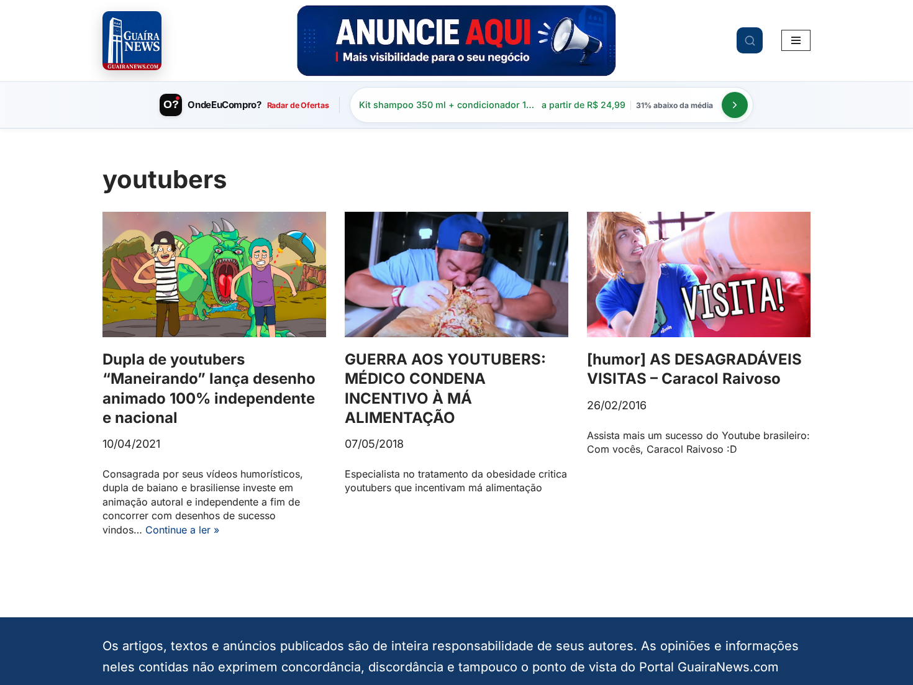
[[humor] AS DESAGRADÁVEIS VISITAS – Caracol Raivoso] (699, 275)
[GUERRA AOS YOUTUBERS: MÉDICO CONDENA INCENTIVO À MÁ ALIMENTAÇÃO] (456, 275)
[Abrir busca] (750, 40)
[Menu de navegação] (796, 40)
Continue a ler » (182, 530)
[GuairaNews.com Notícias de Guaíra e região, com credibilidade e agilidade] (131, 40)
